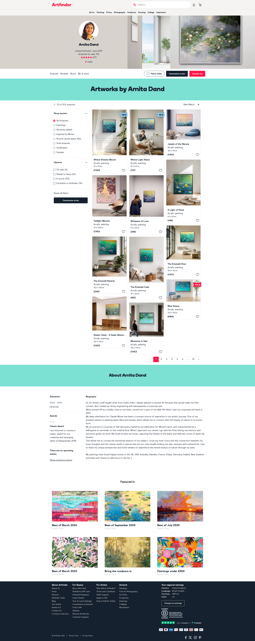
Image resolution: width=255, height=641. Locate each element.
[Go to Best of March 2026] (75, 510)
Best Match (189, 104)
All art (92, 12)
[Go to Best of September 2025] (128, 510)
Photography (119, 12)
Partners (55, 595)
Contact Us (56, 611)
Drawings (123, 601)
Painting (100, 12)
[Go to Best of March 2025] (75, 556)
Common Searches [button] (60, 614)
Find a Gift (77, 607)
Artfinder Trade (58, 598)
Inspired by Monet (65, 134)
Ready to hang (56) (66, 174)
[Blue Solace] (183, 299)
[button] (71, 113)
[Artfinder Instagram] (195, 637)
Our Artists (56, 604)
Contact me (197, 74)
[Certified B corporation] (172, 613)
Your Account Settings (82, 601)
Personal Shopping (81, 595)
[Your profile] (194, 4)
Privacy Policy (87, 636)
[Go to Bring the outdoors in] (128, 556)
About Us (56, 588)
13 (193, 359)
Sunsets (60, 152)
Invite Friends (78, 598)
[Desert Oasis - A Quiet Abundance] (109, 322)
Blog (54, 601)
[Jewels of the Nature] (183, 133)
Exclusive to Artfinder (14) (69, 183)
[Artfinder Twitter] (190, 637)
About (73, 73)
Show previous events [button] (61, 460)
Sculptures (124, 598)
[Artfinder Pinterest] (200, 637)
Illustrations (124, 607)
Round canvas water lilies (68, 138)
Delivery (76, 611)
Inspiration (161, 12)
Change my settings (173, 603)
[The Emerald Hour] (183, 251)
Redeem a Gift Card (81, 591)
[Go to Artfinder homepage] (62, 4)
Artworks (54, 73)
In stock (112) (62, 178)
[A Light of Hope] (183, 191)
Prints (109, 12)
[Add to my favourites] (123, 170)
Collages (123, 604)
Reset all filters (61, 193)
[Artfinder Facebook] (186, 637)
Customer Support (81, 617)
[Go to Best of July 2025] (180, 510)
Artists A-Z (56, 607)
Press (54, 591)
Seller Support (102, 595)
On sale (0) (61, 169)
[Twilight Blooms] (109, 204)
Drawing (141, 12)
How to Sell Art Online (105, 601)
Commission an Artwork (83, 604)
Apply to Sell (101, 598)
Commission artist (177, 74)
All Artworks (62, 120)
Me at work (83, 73)
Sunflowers (61, 147)
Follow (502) (156, 74)
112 (97, 54)
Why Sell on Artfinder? (106, 588)
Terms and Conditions (105, 591)
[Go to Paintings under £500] (180, 556)
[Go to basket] (200, 4)
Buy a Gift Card (79, 588)
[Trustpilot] (181, 622)
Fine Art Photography (128, 591)
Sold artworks (63, 143)
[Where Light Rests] (146, 141)
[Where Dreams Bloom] (109, 141)
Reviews (64, 73)
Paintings (60, 125)
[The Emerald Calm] (146, 268)
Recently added (64, 129)
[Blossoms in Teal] (146, 328)
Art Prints (123, 595)
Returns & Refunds (81, 614)
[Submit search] (134, 4)
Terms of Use (73, 636)
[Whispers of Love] (146, 204)
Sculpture (131, 12)
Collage (151, 12)
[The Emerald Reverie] (109, 265)
